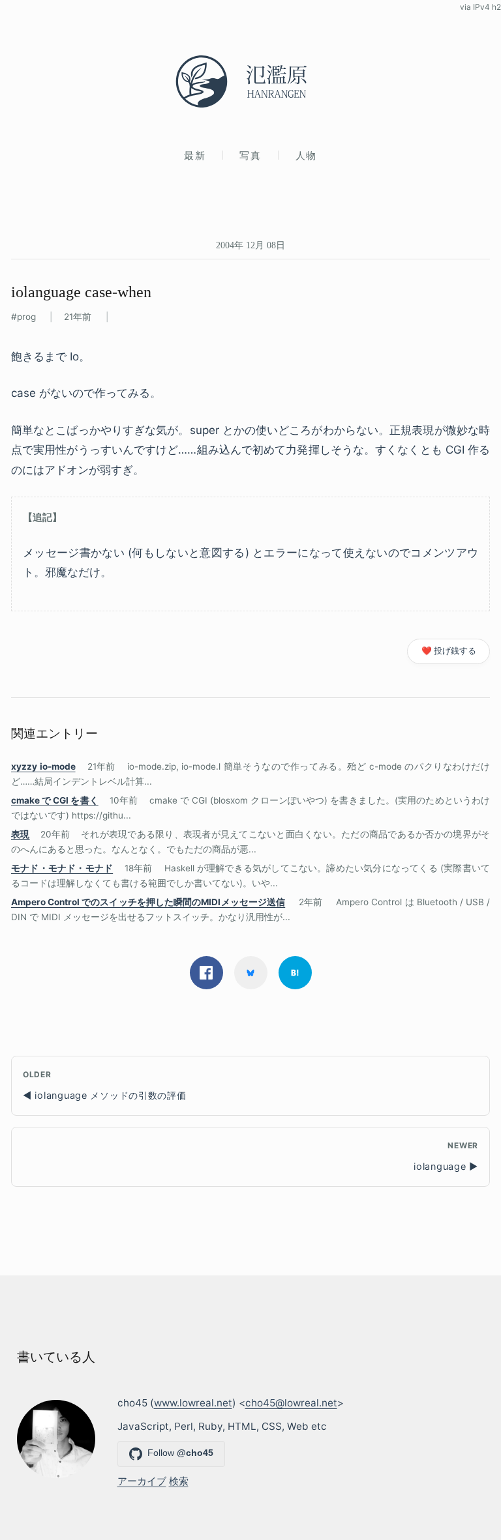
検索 (179, 1481)
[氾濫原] (250, 81)
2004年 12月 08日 (250, 245)
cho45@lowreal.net (291, 1403)
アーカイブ (141, 1481)
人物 (306, 155)
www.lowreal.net (193, 1403)
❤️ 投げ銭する (448, 651)
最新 (194, 155)
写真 (250, 155)
